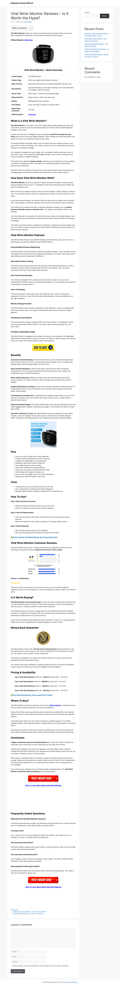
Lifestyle (15, 909)
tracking (18, 407)
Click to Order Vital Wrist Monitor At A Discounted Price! (35, 537)
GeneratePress (73, 982)
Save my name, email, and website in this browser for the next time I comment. (41, 966)
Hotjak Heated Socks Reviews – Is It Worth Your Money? (29, 911)
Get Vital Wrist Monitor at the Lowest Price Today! (33, 695)
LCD (32, 294)
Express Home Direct (22, 3)
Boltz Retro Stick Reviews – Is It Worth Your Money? (28, 913)
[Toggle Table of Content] (30, 28)
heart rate (17, 172)
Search (87, 12)
